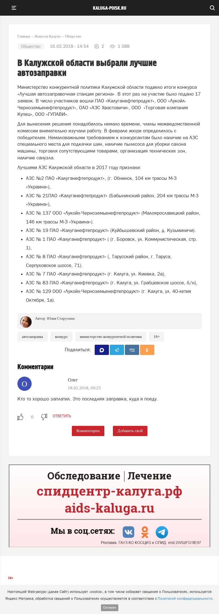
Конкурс (61, 336)
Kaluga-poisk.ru (109, 8)
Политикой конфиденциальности (185, 598)
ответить (62, 416)
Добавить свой (130, 431)
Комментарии (88, 431)
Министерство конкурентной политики (111, 336)
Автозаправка (32, 336)
